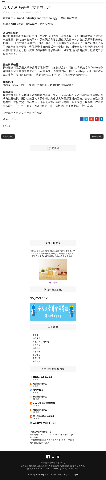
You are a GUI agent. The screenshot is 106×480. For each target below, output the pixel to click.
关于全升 (36, 335)
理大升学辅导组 (40, 383)
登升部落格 (38, 390)
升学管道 (36, 361)
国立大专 (36, 338)
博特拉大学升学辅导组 (42, 377)
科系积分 (36, 348)
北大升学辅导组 (40, 409)
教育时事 (36, 358)
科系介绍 (36, 345)
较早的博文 (97, 136)
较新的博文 (8, 136)
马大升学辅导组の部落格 (43, 416)
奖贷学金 (36, 354)
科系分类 (29, 12)
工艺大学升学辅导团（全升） (45, 422)
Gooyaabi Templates (71, 474)
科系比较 (36, 351)
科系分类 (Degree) (41, 341)
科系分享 (38, 12)
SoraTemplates (42, 474)
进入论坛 (53, 282)
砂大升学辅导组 (40, 396)
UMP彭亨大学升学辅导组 (44, 403)
